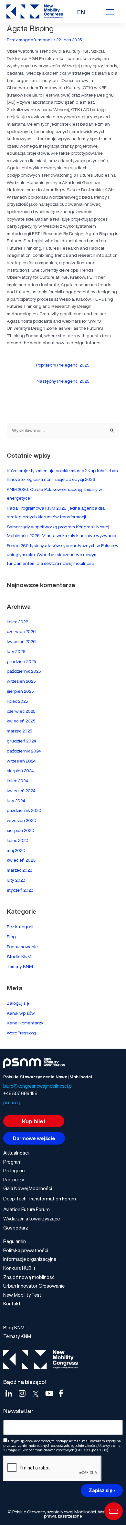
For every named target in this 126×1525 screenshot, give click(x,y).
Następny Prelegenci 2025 (63, 381)
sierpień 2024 (20, 770)
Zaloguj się (18, 1003)
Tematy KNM (20, 966)
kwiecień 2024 (21, 790)
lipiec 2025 (17, 701)
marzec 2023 (19, 870)
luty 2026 (16, 651)
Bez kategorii (20, 926)
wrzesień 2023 (21, 820)
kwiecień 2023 (21, 860)
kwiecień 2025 (21, 721)
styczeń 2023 (20, 890)
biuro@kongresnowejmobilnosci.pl (37, 1086)
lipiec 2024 (17, 780)
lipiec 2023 (17, 840)
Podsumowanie (22, 946)
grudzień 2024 (21, 741)
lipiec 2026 (17, 621)
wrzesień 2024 (21, 761)
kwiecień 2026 (21, 641)
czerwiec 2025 (21, 711)
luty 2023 (16, 880)
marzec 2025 (19, 731)
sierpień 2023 (20, 830)
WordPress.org (21, 1033)
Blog (11, 936)
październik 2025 (24, 671)
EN (81, 12)
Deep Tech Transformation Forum (39, 1198)
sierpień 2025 (20, 691)
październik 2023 (24, 810)
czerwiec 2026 (21, 631)
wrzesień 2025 (21, 681)
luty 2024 (16, 800)
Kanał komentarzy (25, 1023)
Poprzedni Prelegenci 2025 (62, 365)
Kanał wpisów (21, 1013)
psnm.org (12, 1102)
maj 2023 (16, 850)
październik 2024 (24, 751)
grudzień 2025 (21, 661)
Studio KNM (19, 956)
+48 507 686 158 (20, 1093)
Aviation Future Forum (26, 1209)
